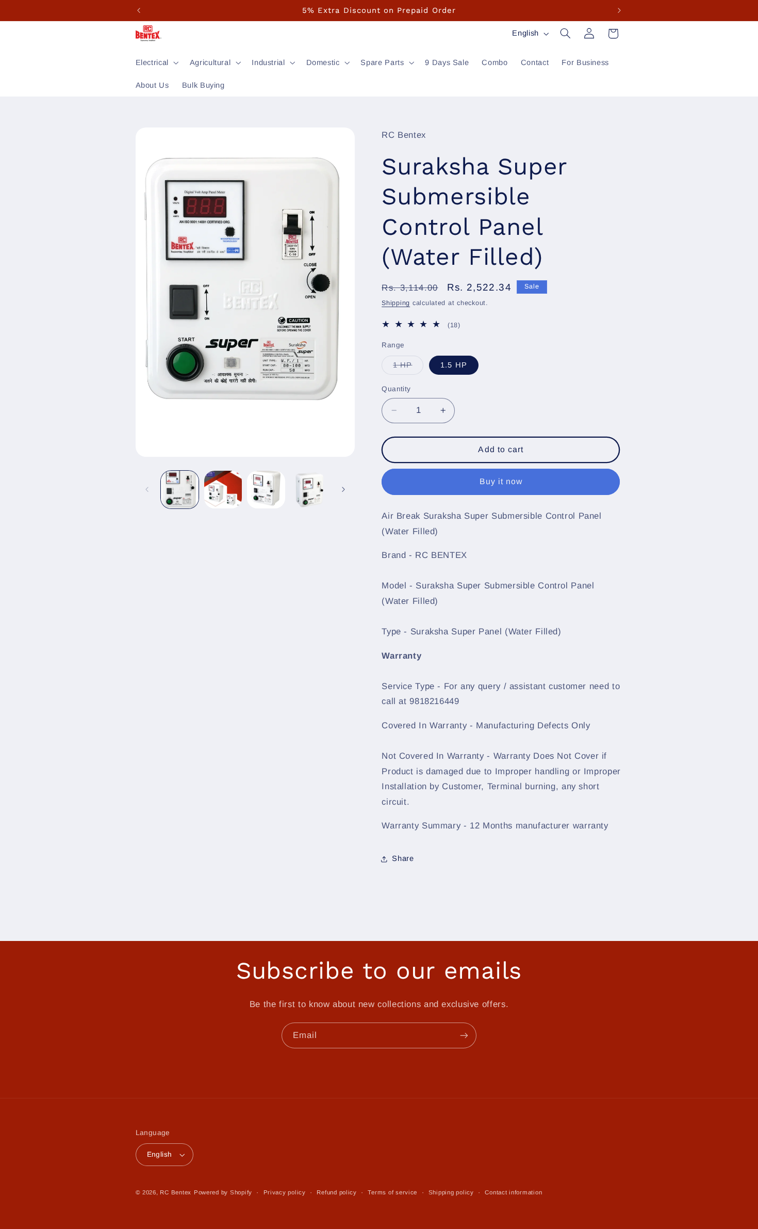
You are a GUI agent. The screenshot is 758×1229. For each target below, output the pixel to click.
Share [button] (403, 858)
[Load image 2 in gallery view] (223, 489)
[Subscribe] (464, 1035)
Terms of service (392, 1192)
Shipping (396, 303)
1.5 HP (453, 365)
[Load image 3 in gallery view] (266, 489)
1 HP (408, 367)
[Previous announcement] (138, 10)
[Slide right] (343, 489)
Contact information (513, 1192)
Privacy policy (284, 1192)
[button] (156, 62)
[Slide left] (147, 489)
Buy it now (501, 481)
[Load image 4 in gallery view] (309, 489)
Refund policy (337, 1192)
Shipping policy (451, 1192)
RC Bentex (175, 1192)
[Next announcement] (619, 10)
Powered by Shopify (223, 1192)
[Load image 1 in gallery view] (180, 489)
